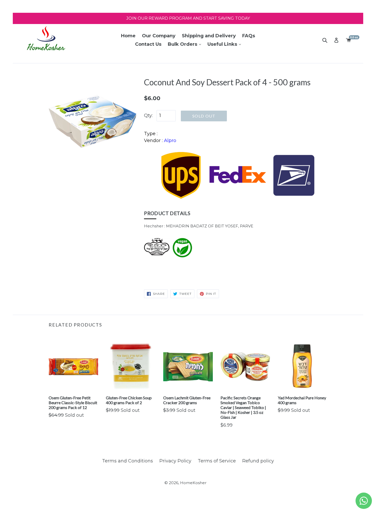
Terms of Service (217, 461)
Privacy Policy (175, 461)
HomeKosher (193, 482)
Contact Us (148, 44)
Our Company (158, 36)
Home (128, 36)
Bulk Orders (183, 44)
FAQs (248, 36)
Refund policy (258, 461)
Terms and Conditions (127, 461)
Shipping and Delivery (209, 36)
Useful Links (222, 44)
